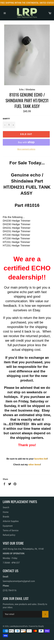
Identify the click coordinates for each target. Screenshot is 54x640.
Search (6, 507)
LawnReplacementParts (18, 626)
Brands (6, 516)
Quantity (6, 119)
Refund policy (9, 535)
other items (34, 464)
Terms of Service (10, 530)
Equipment (8, 525)
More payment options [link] (26, 149)
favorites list (40, 459)
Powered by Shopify (36, 626)
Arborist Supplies (11, 521)
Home (5, 512)
